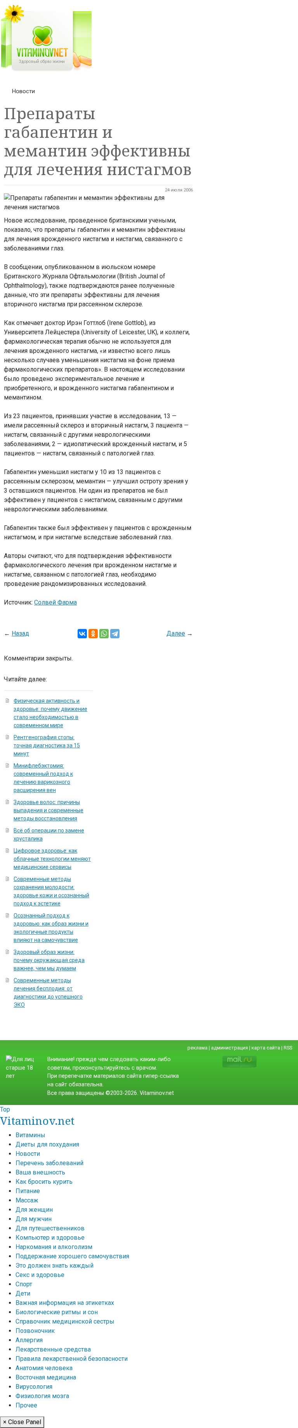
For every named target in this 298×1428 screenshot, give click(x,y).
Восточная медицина (46, 1377)
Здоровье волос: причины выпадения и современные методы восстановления (48, 810)
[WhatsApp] (104, 633)
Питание (28, 1191)
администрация (229, 1048)
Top (5, 1109)
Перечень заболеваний (49, 1163)
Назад (20, 633)
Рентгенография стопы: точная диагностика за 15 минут (47, 745)
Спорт (24, 1284)
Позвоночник (35, 1330)
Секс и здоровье (40, 1275)
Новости (23, 91)
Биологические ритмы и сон (57, 1312)
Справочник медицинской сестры (65, 1321)
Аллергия (29, 1340)
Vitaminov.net (37, 1120)
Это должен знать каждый (55, 1265)
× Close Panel (22, 1422)
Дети (23, 1293)
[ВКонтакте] (82, 633)
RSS (288, 1048)
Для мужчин (34, 1219)
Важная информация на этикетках (65, 1302)
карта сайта (265, 1048)
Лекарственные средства (53, 1349)
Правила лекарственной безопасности (72, 1358)
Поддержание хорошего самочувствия (72, 1256)
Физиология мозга (42, 1396)
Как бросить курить (44, 1181)
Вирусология (34, 1386)
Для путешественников (50, 1228)
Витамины (30, 1135)
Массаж (27, 1200)
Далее (175, 633)
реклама (197, 1048)
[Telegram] (115, 633)
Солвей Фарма (55, 602)
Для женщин (34, 1209)
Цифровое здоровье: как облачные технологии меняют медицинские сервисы (52, 859)
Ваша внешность (40, 1172)
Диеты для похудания (47, 1144)
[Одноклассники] (93, 633)
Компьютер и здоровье (50, 1237)
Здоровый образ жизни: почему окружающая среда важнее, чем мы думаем (49, 960)
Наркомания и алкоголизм (54, 1247)
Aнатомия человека (44, 1368)
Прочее (26, 1405)
